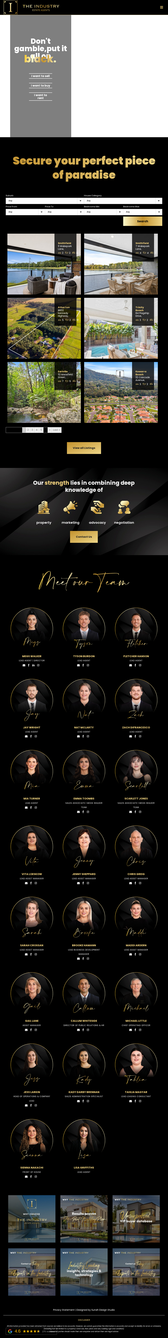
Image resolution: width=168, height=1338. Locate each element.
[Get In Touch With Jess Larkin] (26, 1105)
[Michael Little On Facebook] (135, 1029)
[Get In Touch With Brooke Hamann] (78, 958)
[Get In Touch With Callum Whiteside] (78, 1029)
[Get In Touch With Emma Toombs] (78, 812)
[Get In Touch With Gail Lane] (26, 1029)
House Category (93, 195)
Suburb (9, 195)
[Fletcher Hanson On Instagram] (140, 665)
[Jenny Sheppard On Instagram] (88, 883)
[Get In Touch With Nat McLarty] (78, 736)
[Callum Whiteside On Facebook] (83, 1029)
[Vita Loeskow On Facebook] (31, 883)
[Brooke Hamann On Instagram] (88, 958)
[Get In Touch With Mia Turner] (26, 807)
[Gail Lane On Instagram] (35, 1029)
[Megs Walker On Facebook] (28, 665)
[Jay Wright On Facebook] (31, 736)
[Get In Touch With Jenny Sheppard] (78, 883)
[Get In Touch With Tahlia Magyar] (130, 1101)
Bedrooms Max (131, 206)
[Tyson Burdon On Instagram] (88, 665)
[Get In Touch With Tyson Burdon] (78, 665)
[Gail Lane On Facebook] (31, 1029)
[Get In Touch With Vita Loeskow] (26, 883)
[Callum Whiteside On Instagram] (88, 1029)
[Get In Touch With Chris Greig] (130, 883)
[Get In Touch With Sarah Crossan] (26, 954)
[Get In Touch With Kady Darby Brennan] (78, 1101)
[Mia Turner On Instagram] (35, 807)
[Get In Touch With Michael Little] (130, 1029)
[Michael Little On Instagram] (140, 1029)
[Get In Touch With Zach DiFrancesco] (130, 736)
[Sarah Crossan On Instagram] (35, 954)
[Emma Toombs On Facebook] (83, 812)
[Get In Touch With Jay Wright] (26, 736)
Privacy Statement (64, 1310)
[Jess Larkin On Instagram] (35, 1105)
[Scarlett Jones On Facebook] (135, 812)
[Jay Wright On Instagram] (35, 736)
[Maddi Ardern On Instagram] (140, 954)
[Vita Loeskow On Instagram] (35, 883)
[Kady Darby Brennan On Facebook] (83, 1101)
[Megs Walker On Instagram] (38, 665)
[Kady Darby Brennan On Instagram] (88, 1101)
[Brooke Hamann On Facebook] (83, 958)
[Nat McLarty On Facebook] (83, 736)
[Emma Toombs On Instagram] (88, 812)
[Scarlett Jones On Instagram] (140, 812)
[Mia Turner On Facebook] (31, 807)
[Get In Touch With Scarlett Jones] (130, 812)
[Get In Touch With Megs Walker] (24, 665)
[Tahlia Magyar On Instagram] (140, 1101)
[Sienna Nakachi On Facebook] (31, 1176)
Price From (11, 206)
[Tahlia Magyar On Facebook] (135, 1101)
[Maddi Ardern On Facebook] (135, 954)
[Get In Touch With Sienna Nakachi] (26, 1176)
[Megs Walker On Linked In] (33, 665)
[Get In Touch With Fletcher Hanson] (130, 665)
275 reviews (48, 1331)
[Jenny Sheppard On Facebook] (83, 883)
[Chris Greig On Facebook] (135, 883)
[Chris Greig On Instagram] (140, 883)
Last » (56, 430)
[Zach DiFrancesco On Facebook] (135, 736)
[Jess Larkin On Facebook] (31, 1105)
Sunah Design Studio (103, 1310)
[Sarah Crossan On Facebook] (31, 954)
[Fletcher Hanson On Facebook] (135, 665)
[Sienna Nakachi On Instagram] (35, 1176)
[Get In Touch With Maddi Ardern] (130, 954)
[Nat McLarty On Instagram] (88, 736)
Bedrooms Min (91, 206)
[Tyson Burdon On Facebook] (83, 665)
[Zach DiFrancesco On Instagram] (140, 736)
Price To (49, 206)
